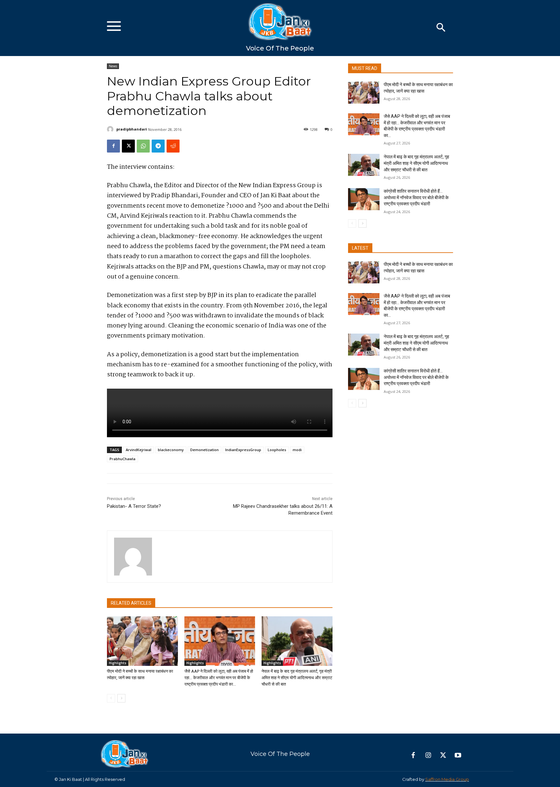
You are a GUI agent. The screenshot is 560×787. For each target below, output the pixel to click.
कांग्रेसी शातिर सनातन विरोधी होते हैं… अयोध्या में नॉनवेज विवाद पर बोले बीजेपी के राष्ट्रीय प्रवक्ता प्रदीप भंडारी (416, 197)
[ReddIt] (173, 146)
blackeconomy (171, 449)
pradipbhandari (131, 129)
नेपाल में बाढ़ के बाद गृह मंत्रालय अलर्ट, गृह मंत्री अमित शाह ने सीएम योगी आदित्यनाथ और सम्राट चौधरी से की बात (297, 678)
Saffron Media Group (447, 779)
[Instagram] (428, 755)
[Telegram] (158, 146)
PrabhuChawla (122, 458)
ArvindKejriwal (138, 449)
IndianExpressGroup (243, 449)
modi (297, 449)
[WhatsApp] (143, 146)
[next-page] (121, 698)
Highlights (117, 663)
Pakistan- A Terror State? (134, 506)
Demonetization (204, 449)
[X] (128, 146)
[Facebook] (113, 146)
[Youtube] (458, 755)
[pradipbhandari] (111, 129)
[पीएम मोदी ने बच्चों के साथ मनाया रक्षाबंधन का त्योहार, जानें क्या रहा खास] (142, 641)
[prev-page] (111, 698)
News (113, 66)
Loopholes (277, 449)
